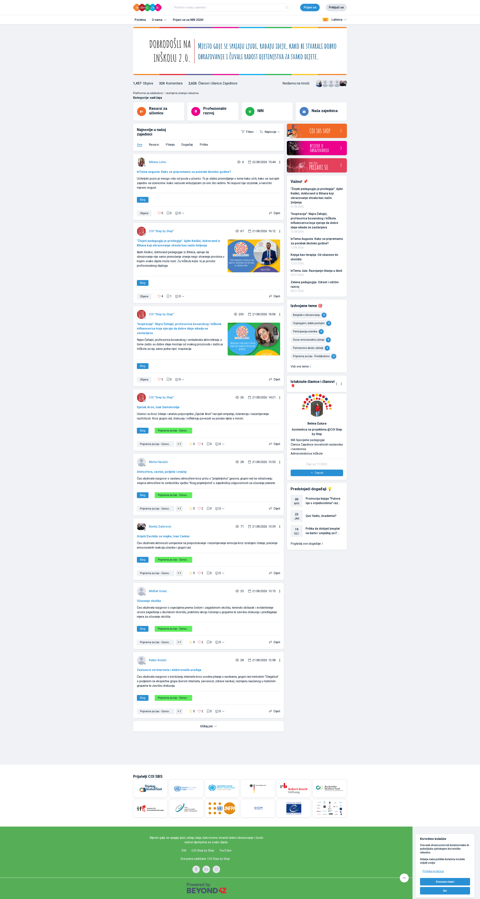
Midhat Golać (158, 591)
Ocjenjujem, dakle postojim (309, 323)
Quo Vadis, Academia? (321, 516)
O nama (157, 20)
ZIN (183, 850)
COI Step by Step (202, 850)
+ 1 (179, 444)
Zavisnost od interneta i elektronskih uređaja (169, 670)
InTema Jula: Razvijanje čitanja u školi (316, 271)
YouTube (225, 850)
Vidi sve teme (300, 366)
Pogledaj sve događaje (306, 543)
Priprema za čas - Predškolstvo (311, 356)
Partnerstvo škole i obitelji (308, 347)
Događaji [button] (187, 144)
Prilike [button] (204, 144)
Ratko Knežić (157, 660)
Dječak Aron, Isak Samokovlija (158, 407)
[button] (337, 384)
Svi (445, 890)
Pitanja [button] (170, 144)
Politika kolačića (433, 871)
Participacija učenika (305, 331)
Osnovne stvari (445, 881)
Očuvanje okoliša (149, 601)
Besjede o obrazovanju (306, 314)
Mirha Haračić (158, 462)
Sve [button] (139, 144)
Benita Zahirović (160, 526)
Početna (140, 20)
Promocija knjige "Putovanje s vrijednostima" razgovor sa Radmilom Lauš (323, 501)
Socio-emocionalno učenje (308, 339)
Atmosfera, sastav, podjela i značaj (161, 472)
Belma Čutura (317, 423)
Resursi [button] (154, 144)
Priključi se (336, 7)
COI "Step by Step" (161, 231)
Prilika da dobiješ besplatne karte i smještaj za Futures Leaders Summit (323, 531)
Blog (142, 199)
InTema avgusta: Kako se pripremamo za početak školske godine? (184, 172)
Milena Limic (157, 162)
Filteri (250, 132)
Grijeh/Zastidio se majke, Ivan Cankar (163, 536)
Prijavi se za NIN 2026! (188, 20)
